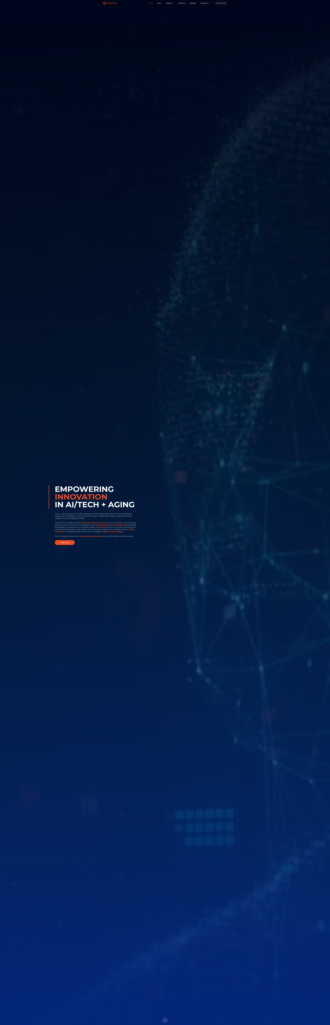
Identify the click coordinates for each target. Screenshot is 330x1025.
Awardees (193, 3)
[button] (169, 3)
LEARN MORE (65, 543)
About (159, 3)
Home (151, 3)
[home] (110, 2)
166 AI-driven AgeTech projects (94, 523)
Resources (182, 3)
